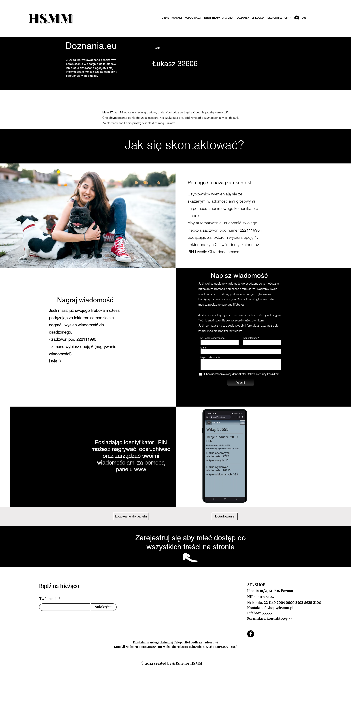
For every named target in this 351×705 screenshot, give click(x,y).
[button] (212, 18)
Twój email (48, 599)
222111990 (250, 230)
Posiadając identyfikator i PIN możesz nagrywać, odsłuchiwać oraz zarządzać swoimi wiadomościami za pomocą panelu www (130, 456)
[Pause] (209, 496)
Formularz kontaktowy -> (269, 618)
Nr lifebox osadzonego (212, 338)
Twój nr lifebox (249, 338)
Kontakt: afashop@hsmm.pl (270, 607)
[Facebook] (250, 633)
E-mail (203, 347)
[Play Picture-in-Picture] (239, 496)
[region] (186, 49)
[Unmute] (215, 496)
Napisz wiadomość (210, 357)
